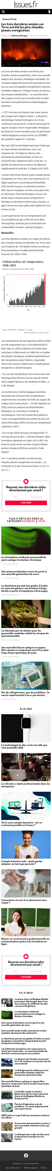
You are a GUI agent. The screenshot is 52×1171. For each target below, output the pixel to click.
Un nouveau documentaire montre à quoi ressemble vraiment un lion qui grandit (32, 1125)
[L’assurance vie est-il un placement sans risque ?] (26, 883)
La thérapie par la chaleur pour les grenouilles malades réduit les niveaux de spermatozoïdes (25, 633)
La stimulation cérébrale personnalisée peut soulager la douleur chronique (23, 558)
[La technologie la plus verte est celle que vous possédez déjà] (26, 728)
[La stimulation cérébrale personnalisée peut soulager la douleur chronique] (26, 541)
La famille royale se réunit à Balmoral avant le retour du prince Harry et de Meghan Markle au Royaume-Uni (31, 1095)
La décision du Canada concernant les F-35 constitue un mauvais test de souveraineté (32, 1061)
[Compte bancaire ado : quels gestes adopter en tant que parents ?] (26, 845)
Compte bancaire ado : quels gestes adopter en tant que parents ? (21, 862)
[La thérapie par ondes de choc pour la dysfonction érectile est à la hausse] (7, 1137)
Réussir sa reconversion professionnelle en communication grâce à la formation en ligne (25, 941)
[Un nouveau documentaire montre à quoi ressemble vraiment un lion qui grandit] (7, 1126)
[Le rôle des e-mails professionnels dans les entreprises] (26, 767)
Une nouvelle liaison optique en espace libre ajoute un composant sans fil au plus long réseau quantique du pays (25, 650)
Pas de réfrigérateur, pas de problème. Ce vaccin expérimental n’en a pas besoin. (25, 693)
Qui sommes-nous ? (13, 1168)
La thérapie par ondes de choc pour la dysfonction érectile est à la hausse (32, 1136)
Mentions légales (30, 1168)
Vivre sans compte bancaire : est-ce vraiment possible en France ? (21, 824)
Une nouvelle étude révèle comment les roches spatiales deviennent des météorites (23, 1032)
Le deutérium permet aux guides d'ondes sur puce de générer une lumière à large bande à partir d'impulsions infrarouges (24, 588)
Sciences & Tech (33, 521)
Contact (43, 1168)
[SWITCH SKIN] (49, 11)
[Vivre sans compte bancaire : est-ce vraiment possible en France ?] (26, 806)
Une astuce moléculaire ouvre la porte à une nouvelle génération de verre (24, 573)
